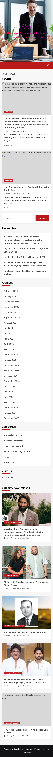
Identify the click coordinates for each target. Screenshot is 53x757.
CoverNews (40, 749)
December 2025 (11, 301)
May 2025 (8, 338)
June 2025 (9, 333)
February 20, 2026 (19, 538)
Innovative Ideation (13, 435)
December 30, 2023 (19, 194)
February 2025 (11, 354)
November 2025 (11, 307)
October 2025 (10, 312)
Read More (8, 145)
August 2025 (10, 323)
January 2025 (10, 360)
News (6, 457)
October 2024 (10, 376)
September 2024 (12, 381)
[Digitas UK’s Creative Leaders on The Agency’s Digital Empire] (26, 562)
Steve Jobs (9, 111)
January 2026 (10, 296)
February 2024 (11, 407)
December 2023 (11, 418)
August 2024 (10, 386)
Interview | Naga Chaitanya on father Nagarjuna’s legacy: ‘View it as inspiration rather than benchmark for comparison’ (23, 239)
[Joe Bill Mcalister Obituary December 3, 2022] (26, 612)
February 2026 (11, 291)
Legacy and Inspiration (14, 446)
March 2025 (9, 349)
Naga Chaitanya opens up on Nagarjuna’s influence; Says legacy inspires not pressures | (25, 264)
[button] (4, 65)
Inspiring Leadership (13, 440)
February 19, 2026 (19, 686)
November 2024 (11, 370)
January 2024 (10, 413)
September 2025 (12, 317)
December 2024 (11, 365)
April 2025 (9, 344)
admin (8, 131)
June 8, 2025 (17, 131)
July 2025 (8, 328)
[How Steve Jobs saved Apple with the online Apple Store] (26, 167)
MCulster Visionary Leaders (17, 451)
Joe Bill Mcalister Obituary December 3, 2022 (25, 257)
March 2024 (9, 402)
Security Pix (7, 477)
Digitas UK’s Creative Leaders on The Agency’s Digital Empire (26, 250)
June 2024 (9, 397)
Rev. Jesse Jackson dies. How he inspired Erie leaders (25, 272)
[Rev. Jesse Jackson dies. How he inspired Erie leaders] (26, 709)
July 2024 (8, 391)
